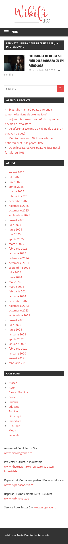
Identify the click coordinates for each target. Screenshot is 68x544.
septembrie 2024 (19, 267)
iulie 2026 (15, 177)
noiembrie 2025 (19, 205)
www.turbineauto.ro (17, 498)
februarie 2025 (18, 248)
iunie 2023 (15, 329)
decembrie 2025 (19, 201)
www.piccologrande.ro (18, 453)
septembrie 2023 (19, 315)
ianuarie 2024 (17, 296)
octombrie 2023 (19, 310)
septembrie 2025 (19, 215)
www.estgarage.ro (45, 507)
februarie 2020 (18, 348)
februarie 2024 (18, 291)
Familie (8, 74)
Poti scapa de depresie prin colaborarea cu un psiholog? (46, 61)
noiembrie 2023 (19, 305)
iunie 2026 (15, 182)
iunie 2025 (15, 229)
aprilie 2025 (16, 239)
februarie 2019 (18, 363)
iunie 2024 (15, 277)
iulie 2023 (15, 325)
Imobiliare (15, 421)
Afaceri (13, 383)
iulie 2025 (15, 225)
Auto (12, 387)
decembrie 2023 (19, 301)
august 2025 (16, 220)
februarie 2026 (18, 196)
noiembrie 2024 (19, 258)
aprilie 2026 (16, 186)
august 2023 (16, 320)
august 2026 (16, 172)
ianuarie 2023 (17, 334)
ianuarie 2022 (17, 344)
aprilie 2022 (16, 339)
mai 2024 (15, 282)
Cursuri (13, 402)
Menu (15, 32)
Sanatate (14, 435)
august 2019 (16, 358)
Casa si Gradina (18, 392)
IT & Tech (14, 425)
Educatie (14, 406)
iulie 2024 (15, 272)
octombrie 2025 (19, 210)
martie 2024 (16, 286)
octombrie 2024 (19, 263)
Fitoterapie (15, 416)
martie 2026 (16, 191)
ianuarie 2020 (17, 353)
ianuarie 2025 (17, 253)
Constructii (15, 397)
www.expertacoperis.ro (18, 485)
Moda (12, 430)
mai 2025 (15, 234)
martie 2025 (16, 244)
